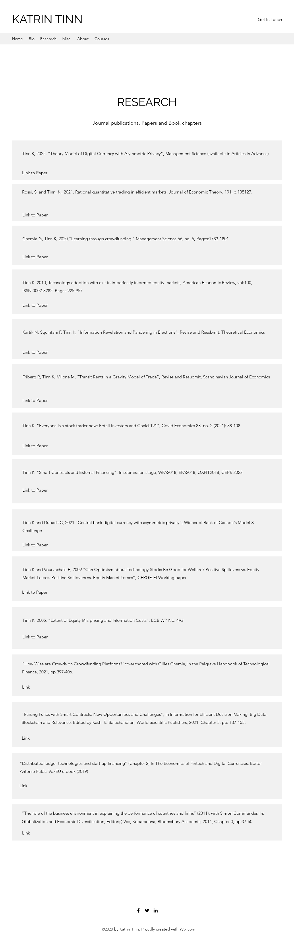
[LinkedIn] (155, 910)
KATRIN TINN (47, 19)
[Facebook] (138, 910)
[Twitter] (147, 910)
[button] (270, 19)
